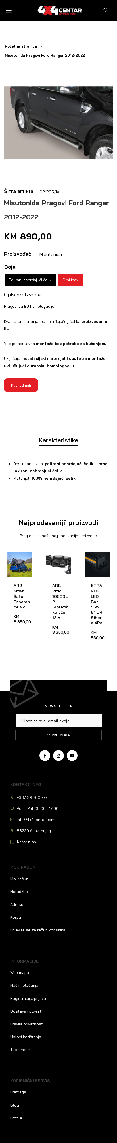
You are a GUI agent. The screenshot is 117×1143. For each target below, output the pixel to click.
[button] (9, 10)
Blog (14, 1105)
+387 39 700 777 (32, 797)
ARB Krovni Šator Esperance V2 (18, 562)
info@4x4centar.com (35, 819)
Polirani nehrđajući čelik (30, 279)
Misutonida (50, 254)
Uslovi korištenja (25, 1036)
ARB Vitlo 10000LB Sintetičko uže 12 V (56, 562)
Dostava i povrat (25, 1011)
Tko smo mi (21, 1049)
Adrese (16, 904)
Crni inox (70, 279)
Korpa (15, 917)
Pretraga (18, 1092)
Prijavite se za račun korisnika (37, 930)
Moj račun (19, 878)
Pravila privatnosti (27, 1024)
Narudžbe (19, 891)
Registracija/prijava (28, 998)
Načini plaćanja (24, 985)
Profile (16, 1118)
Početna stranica (21, 46)
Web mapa (19, 972)
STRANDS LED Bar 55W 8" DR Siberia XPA (96, 562)
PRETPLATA (61, 735)
